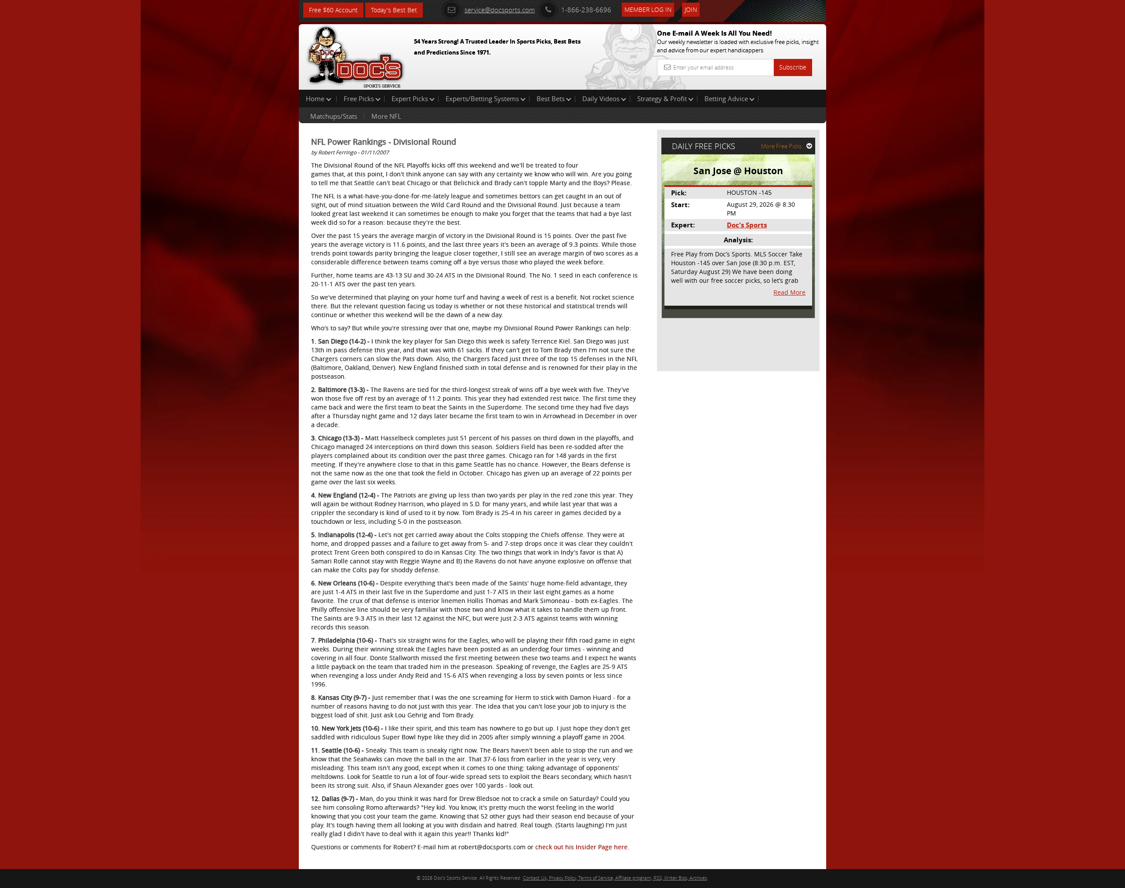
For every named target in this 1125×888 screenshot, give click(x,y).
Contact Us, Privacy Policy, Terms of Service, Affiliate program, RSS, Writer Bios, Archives (615, 877)
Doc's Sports (747, 225)
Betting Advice (726, 98)
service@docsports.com (500, 9)
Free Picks (359, 98)
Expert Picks (410, 98)
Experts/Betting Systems (482, 98)
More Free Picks (781, 146)
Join (691, 9)
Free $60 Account (333, 10)
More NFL (386, 116)
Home (316, 98)
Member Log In (647, 9)
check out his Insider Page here (581, 847)
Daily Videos (601, 98)
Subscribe (792, 67)
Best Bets (551, 98)
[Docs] (355, 55)
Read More (789, 292)
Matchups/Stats (333, 116)
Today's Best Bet (394, 10)
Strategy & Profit (662, 98)
